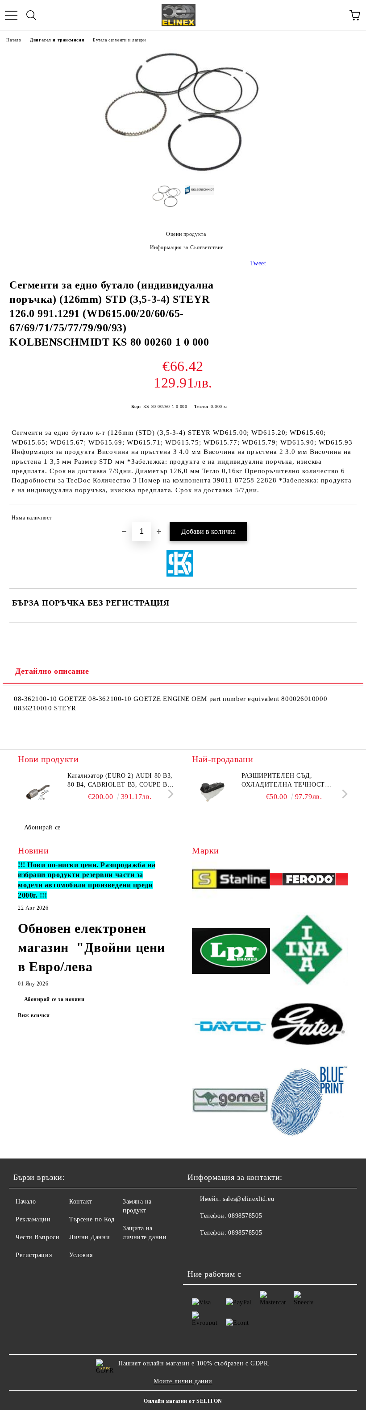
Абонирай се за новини (54, 999)
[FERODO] (309, 880)
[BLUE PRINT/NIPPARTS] (309, 1101)
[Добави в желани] (343, 519)
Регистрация (34, 1255)
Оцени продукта (186, 234)
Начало (13, 39)
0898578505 (245, 1215)
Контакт (80, 1201)
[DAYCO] (231, 1028)
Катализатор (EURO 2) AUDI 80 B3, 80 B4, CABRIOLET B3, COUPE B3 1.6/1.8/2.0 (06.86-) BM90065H (120, 780)
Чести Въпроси (37, 1237)
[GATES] (309, 1027)
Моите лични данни (183, 1381)
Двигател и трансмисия (57, 39)
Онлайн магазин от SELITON (183, 1401)
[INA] (309, 952)
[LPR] (231, 952)
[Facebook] (199, 1251)
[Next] (169, 793)
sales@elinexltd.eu (248, 1199)
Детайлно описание (52, 671)
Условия (81, 1255)
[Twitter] (219, 1251)
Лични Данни (89, 1237)
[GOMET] (231, 1101)
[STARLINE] (231, 881)
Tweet (258, 263)
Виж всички (34, 1015)
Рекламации (33, 1219)
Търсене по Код (92, 1219)
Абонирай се (42, 827)
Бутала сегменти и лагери (119, 39)
